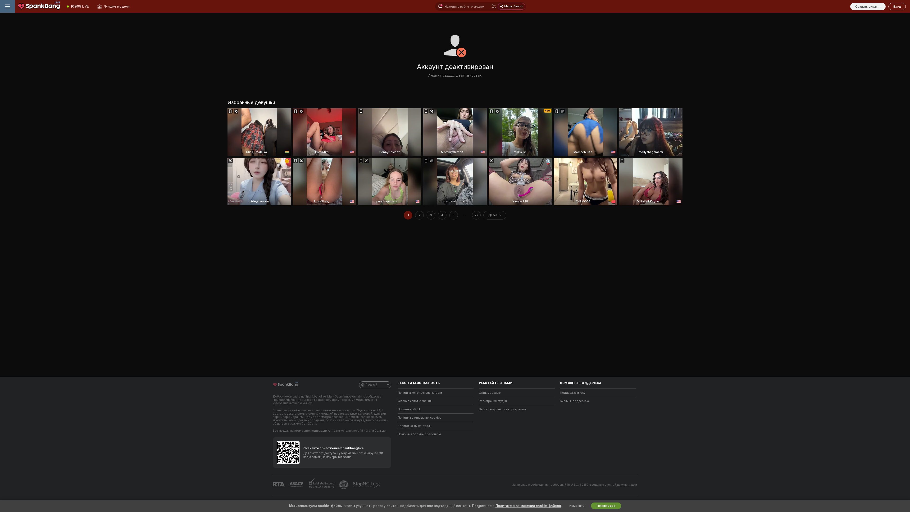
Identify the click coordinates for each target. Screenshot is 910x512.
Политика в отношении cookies (419, 417)
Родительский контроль (415, 426)
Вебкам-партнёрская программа (502, 409)
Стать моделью (490, 392)
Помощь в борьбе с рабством (419, 434)
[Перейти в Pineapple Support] (344, 484)
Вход (897, 6)
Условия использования (415, 401)
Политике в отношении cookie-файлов (528, 506)
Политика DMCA (409, 409)
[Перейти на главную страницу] (39, 6)
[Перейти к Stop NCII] (367, 485)
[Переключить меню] (7, 6)
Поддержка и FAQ (572, 392)
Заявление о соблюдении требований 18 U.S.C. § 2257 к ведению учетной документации (574, 484)
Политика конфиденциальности (420, 392)
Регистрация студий (493, 401)
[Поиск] (493, 6)
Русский (371, 384)
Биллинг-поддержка (574, 401)
